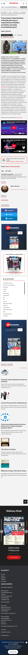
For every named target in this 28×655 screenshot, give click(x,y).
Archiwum (3, 579)
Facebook (10, 210)
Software (8, 171)
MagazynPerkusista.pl (6, 609)
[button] (1, 531)
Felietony (5, 305)
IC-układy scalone (7, 313)
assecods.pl (19, 117)
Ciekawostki (15, 12)
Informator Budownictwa (6, 596)
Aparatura (5, 287)
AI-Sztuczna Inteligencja (11, 7)
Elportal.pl (3, 622)
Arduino (20, 7)
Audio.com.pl (4, 605)
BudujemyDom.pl (4, 590)
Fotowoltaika (6, 307)
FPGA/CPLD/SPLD (7, 309)
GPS (4, 311)
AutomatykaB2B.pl (5, 618)
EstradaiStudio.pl (5, 610)
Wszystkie (24, 7)
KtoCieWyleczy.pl (5, 635)
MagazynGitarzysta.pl (6, 607)
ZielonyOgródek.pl (5, 597)
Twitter (10, 214)
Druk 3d (5, 301)
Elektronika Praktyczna (6, 620)
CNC (4, 297)
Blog (10, 12)
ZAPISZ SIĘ (13, 652)
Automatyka (6, 293)
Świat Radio (3, 623)
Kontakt (3, 576)
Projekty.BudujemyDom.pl (6, 592)
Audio (4, 291)
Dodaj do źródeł (6, 35)
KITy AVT (3, 574)
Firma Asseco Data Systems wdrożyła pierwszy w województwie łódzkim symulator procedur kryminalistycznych (13, 14)
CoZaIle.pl (3, 594)
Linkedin (10, 218)
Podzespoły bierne (7, 283)
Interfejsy (5, 315)
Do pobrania (3, 581)
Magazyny (3, 577)
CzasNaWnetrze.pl (5, 599)
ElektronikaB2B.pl (5, 616)
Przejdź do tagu (23, 367)
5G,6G (2, 7)
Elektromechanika (7, 303)
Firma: (10, 166)
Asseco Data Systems (8, 37)
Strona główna (4, 12)
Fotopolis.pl (3, 629)
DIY (4, 299)
